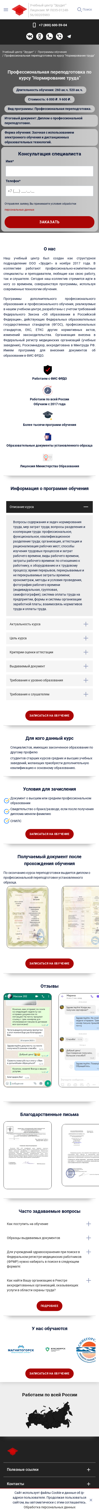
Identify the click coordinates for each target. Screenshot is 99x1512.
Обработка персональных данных (50, 1507)
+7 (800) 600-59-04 (53, 25)
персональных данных (19, 209)
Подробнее (49, 1306)
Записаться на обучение (49, 715)
